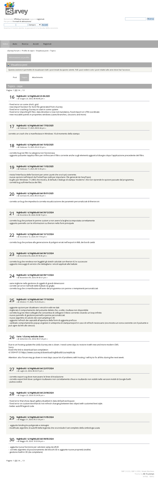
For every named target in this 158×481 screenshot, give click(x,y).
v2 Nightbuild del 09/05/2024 (41, 438)
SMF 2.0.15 (125, 471)
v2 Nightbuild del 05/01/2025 (41, 193)
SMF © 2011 (136, 471)
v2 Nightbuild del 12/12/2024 (41, 234)
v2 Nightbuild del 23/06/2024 (41, 392)
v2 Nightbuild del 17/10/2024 (41, 299)
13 (23, 90)
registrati (40, 19)
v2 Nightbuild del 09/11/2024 (41, 275)
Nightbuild (21, 96)
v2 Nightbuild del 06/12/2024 (41, 253)
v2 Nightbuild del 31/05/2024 (41, 417)
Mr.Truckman (148, 474)
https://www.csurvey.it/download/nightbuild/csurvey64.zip (48, 352)
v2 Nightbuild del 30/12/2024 (41, 212)
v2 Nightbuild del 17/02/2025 (41, 125)
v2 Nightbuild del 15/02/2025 (41, 144)
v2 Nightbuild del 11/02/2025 (41, 166)
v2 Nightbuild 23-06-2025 (39, 96)
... (21, 90)
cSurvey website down (33, 336)
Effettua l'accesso (21, 19)
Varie (19, 336)
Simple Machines (147, 471)
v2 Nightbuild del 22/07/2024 (41, 368)
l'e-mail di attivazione (22, 21)
